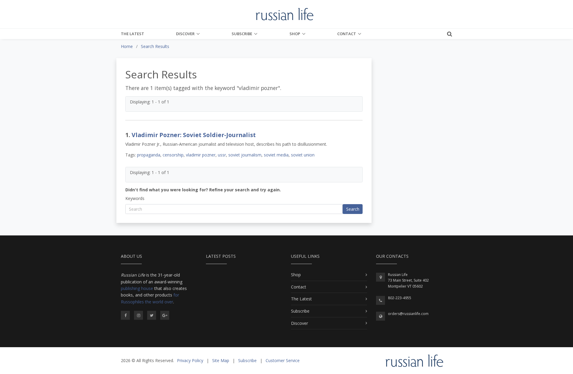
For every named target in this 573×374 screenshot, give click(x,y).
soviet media (276, 155)
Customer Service (283, 360)
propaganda (148, 155)
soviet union (303, 155)
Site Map (220, 360)
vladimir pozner (200, 155)
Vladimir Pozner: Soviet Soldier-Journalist (194, 135)
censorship (173, 155)
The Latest (132, 33)
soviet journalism (244, 155)
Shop (294, 33)
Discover (185, 33)
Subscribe (242, 33)
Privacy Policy (190, 360)
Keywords (134, 198)
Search (352, 209)
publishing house (137, 288)
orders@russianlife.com (408, 313)
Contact (346, 33)
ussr (222, 155)
